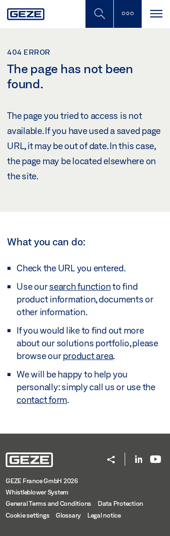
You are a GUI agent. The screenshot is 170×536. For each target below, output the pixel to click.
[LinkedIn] (138, 459)
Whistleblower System (37, 492)
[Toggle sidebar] (127, 14)
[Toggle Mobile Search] (99, 14)
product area (88, 356)
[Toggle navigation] (156, 14)
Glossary (68, 515)
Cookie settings (27, 515)
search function (79, 286)
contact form (42, 399)
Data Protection (120, 503)
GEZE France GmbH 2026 (42, 481)
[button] (111, 460)
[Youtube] (155, 459)
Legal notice (104, 515)
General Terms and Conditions (48, 503)
